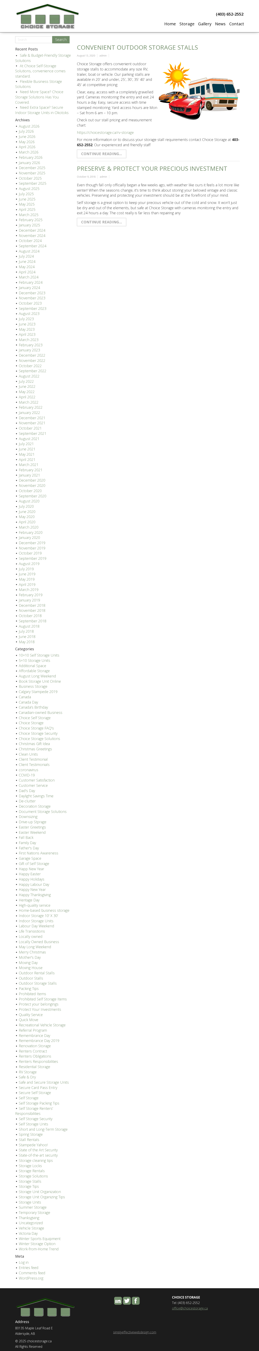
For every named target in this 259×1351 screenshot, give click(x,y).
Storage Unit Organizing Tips (42, 1196)
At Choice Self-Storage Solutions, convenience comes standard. (40, 71)
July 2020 (26, 506)
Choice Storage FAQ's (36, 728)
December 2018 (32, 605)
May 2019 (27, 579)
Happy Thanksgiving (35, 894)
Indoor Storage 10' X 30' (38, 915)
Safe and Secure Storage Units (44, 1082)
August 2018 (29, 626)
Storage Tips (29, 1186)
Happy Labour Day (34, 884)
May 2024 (27, 266)
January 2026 (29, 162)
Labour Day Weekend (36, 925)
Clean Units (28, 754)
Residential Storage (34, 1066)
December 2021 (32, 417)
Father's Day (29, 848)
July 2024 (26, 256)
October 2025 (30, 178)
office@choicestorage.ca (190, 1308)
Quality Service (31, 1014)
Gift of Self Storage (34, 863)
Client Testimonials (34, 764)
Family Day (27, 842)
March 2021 (28, 464)
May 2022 (27, 391)
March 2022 (28, 402)
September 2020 (32, 496)
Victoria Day (28, 1233)
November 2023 (32, 297)
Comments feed (32, 1272)
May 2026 (27, 141)
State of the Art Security (38, 1149)
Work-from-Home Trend (39, 1249)
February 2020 (30, 532)
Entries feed (28, 1267)
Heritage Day (29, 900)
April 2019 (27, 584)
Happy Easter (30, 873)
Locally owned (30, 936)
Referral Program (33, 1030)
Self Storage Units (33, 1124)
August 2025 (29, 188)
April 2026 (27, 146)
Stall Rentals (29, 1139)
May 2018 (27, 641)
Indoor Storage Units (36, 920)
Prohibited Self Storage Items (43, 999)
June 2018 (27, 636)
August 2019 (29, 563)
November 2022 (32, 360)
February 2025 (30, 219)
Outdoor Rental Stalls (37, 972)
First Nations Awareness (38, 853)
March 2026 (28, 152)
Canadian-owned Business (40, 712)
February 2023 (30, 344)
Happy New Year (32, 889)
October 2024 (30, 240)
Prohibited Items (32, 993)
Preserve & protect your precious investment (152, 168)
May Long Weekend (35, 946)
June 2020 (27, 511)
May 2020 (27, 516)
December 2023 (32, 292)
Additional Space (32, 665)
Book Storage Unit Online (40, 681)
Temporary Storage (34, 1212)
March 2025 (28, 214)
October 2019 (30, 553)
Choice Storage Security (38, 733)
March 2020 (28, 527)
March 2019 (28, 589)
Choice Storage (31, 722)
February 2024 (30, 282)
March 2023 (28, 339)
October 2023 (30, 303)
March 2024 (28, 277)
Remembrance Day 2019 (39, 1040)
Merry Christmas (32, 952)
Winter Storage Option (37, 1243)
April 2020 (27, 521)
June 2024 (27, 261)
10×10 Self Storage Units (39, 655)
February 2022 (30, 407)
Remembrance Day (34, 1035)
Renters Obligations (35, 1056)
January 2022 (29, 412)
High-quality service (34, 905)
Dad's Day (27, 790)
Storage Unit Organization (40, 1191)
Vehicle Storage (31, 1228)
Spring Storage (31, 1134)
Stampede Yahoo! (33, 1144)
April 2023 (27, 334)
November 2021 (32, 422)
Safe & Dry (27, 1077)
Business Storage (33, 686)
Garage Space (30, 858)
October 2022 (30, 365)
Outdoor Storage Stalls (38, 983)
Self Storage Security (35, 1118)
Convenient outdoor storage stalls (137, 47)
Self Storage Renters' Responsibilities (34, 1111)
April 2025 (27, 209)
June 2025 (27, 199)
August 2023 (29, 313)
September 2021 (32, 433)
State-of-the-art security (38, 1155)
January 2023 (29, 350)
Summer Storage (33, 1207)
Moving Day (28, 962)
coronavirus (28, 769)
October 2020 (30, 490)
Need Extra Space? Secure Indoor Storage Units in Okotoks (42, 110)
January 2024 (29, 287)
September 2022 (32, 370)
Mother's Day (30, 957)
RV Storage (28, 1071)
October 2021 (30, 428)
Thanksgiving (29, 1217)
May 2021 (27, 454)
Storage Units (30, 1202)
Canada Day (28, 702)
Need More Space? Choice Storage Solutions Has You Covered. (39, 96)
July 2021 (26, 443)
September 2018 (32, 620)
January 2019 (29, 600)
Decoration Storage (35, 806)
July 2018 (26, 631)
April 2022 (27, 397)
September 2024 (32, 245)
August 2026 (29, 126)
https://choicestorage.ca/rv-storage (105, 132)
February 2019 (30, 594)
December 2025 (32, 167)
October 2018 (30, 615)
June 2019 (27, 574)
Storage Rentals (32, 1170)
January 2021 (29, 475)
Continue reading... (101, 153)
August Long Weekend (37, 676)
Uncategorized (31, 1222)
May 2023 (27, 329)
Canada (25, 696)
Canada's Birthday (33, 707)
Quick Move (28, 1019)
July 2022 (26, 381)
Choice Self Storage (35, 717)
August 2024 (29, 251)
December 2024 (32, 230)
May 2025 (27, 204)
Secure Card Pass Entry (38, 1087)
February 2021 (30, 469)
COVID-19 (27, 775)
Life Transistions (32, 931)
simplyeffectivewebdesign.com (134, 1332)
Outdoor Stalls (31, 978)
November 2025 (32, 173)
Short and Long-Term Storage (43, 1129)
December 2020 (32, 480)
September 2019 (32, 558)
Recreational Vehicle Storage (42, 1025)
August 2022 (29, 376)
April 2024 (27, 272)
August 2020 (29, 501)
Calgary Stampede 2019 (38, 691)
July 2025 (26, 193)
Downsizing (28, 816)
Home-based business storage (44, 910)
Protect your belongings (38, 1004)
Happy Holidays (31, 879)
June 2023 (27, 324)
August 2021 (29, 438)
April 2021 (27, 459)
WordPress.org (31, 1278)
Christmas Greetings (35, 748)
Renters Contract (33, 1051)
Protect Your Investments (40, 1009)
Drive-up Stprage (32, 821)
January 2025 (29, 225)
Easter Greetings (32, 827)
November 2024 (32, 235)
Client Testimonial (33, 759)
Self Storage (28, 1097)
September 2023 (32, 308)
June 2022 (27, 386)
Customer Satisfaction (37, 780)
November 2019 (32, 548)
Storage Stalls (30, 1181)
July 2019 (26, 568)
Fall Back (26, 837)
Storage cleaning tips (36, 1160)
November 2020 (32, 485)
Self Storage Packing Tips (39, 1103)
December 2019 (32, 542)
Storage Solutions (33, 1176)
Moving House (30, 967)
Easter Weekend (32, 832)
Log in (24, 1262)
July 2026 (26, 131)
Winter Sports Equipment (40, 1238)
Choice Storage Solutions (39, 738)
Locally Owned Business (39, 941)
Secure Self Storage (35, 1092)
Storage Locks (30, 1165)
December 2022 (32, 355)
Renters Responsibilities (38, 1061)
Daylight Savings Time (36, 795)
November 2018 (32, 610)
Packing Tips (29, 988)
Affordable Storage (34, 670)
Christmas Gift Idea (34, 743)
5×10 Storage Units (34, 660)
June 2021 (27, 449)
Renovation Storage (35, 1045)
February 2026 (30, 157)
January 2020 (29, 537)
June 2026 (27, 136)
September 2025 (32, 183)
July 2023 (26, 318)
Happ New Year (31, 868)
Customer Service (33, 785)
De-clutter (27, 801)
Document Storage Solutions (43, 811)
